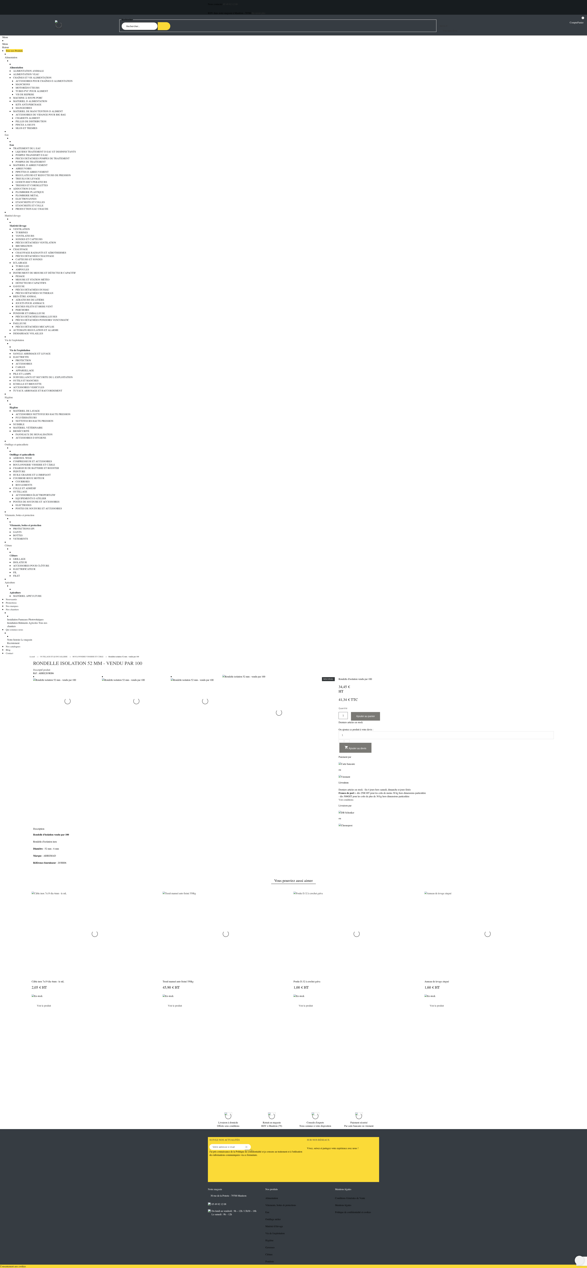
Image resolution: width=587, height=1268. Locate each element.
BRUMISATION (24, 245)
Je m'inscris (246, 1147)
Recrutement (13, 643)
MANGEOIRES (24, 107)
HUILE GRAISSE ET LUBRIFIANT (32, 474)
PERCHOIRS (22, 309)
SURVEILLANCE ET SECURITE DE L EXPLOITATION (43, 377)
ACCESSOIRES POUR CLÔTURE (31, 565)
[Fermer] (553, 1011)
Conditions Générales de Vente (350, 1198)
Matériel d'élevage (274, 1226)
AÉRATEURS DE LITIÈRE (30, 299)
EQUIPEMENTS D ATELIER (31, 498)
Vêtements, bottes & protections (280, 1205)
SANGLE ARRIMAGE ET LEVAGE (32, 353)
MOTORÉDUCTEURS (27, 87)
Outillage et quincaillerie (16, 444)
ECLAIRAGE (20, 262)
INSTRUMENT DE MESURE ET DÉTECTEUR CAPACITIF (44, 272)
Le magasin (26, 639)
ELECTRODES (23, 505)
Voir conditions (346, 799)
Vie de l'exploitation (14, 340)
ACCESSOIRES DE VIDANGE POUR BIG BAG (41, 114)
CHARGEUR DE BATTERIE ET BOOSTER (36, 468)
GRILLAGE (19, 558)
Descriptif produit (41, 669)
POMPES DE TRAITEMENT (31, 161)
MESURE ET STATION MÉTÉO (33, 279)
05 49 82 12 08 (230, 4)
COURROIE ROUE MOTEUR (28, 478)
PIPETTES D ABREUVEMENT (32, 171)
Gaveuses (270, 1247)
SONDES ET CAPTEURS (29, 239)
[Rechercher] (164, 26)
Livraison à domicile (228, 1122)
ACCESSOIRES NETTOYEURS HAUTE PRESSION (43, 414)
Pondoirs (269, 1261)
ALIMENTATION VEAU (26, 74)
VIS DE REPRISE (25, 94)
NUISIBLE (18, 424)
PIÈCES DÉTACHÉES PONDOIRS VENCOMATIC (42, 319)
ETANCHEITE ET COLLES (30, 202)
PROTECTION (23, 360)
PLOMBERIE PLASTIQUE (30, 192)
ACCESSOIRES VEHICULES (28, 387)
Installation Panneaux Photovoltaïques (25, 619)
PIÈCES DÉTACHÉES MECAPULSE (35, 326)
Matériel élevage (13, 215)
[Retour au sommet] (579, 1260)
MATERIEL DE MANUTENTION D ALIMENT (38, 111)
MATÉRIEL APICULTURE (27, 595)
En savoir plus (258, 13)
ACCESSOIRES (24, 363)
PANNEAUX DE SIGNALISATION (34, 434)
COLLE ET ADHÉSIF (24, 488)
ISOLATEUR (20, 562)
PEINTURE (19, 471)
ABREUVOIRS (23, 168)
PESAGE (20, 276)
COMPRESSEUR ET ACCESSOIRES (32, 461)
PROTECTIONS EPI (23, 528)
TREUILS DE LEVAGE (28, 178)
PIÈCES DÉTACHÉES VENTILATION (36, 242)
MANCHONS (23, 84)
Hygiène (9, 397)
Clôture (8, 545)
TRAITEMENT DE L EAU (27, 148)
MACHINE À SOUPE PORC (28, 97)
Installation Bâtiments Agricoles (22, 622)
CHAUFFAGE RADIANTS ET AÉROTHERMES (41, 252)
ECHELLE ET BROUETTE (27, 383)
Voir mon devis (450, 30)
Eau (7, 134)
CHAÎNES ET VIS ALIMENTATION (32, 77)
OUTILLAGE (20, 491)
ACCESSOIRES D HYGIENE (31, 437)
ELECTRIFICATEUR (24, 569)
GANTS (17, 531)
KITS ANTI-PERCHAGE (28, 104)
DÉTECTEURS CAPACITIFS (31, 282)
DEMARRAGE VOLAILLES (28, 333)
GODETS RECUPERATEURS (31, 181)
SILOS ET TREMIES (26, 128)
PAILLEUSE (19, 323)
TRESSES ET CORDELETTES (32, 185)
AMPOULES (22, 269)
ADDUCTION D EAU (24, 188)
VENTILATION (21, 229)
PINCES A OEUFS (25, 124)
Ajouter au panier (365, 716)
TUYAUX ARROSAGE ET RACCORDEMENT (37, 390)
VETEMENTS (20, 538)
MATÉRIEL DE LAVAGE (26, 410)
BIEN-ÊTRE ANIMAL (25, 296)
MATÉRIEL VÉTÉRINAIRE (28, 427)
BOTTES (18, 535)
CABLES (20, 367)
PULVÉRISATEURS (26, 417)
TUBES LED (22, 266)
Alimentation (11, 57)
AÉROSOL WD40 (22, 457)
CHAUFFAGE (20, 249)
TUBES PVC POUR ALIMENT (32, 91)
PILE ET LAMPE (22, 373)
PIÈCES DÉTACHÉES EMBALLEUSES (36, 316)
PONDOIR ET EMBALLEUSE (29, 313)
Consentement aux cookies (13, 1266)
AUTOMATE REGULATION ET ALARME (35, 330)
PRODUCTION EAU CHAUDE (32, 208)
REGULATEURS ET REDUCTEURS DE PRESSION (43, 175)
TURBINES (22, 232)
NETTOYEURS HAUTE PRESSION (34, 420)
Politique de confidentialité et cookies (353, 1212)
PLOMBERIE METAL (27, 195)
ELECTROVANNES (26, 198)
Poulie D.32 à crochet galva (307, 981)
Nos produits (271, 1189)
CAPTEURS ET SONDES (29, 259)
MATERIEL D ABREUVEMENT (30, 165)
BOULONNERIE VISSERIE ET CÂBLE (34, 464)
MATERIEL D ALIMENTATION (30, 101)
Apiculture (10, 582)
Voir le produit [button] (44, 1005)
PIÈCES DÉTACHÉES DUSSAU (32, 289)
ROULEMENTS (24, 484)
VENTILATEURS (25, 235)
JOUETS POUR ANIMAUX (30, 303)
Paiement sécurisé (358, 1122)
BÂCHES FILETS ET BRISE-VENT (34, 306)
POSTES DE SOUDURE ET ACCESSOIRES (36, 501)
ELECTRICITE (21, 356)
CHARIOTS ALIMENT (28, 117)
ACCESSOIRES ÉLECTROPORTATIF (35, 494)
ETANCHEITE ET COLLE (29, 205)
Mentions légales (343, 1205)
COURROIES (23, 481)
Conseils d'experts (315, 1122)
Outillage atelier (273, 1219)
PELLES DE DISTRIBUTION (31, 121)
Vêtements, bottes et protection (19, 515)
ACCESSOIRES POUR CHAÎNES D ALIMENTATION (44, 80)
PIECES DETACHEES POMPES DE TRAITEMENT (43, 158)
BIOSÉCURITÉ (21, 431)
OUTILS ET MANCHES (26, 380)
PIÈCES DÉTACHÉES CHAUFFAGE (35, 255)
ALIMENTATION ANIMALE (28, 70)
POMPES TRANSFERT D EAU (32, 155)
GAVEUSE (19, 286)
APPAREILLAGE (25, 370)
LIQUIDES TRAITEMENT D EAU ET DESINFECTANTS (46, 151)
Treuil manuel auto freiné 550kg (178, 981)
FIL (15, 572)
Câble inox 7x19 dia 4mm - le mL (48, 981)
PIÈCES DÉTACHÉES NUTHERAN (34, 293)
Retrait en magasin (272, 1122)
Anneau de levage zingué (437, 981)
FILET (16, 575)
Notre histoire (13, 639)
